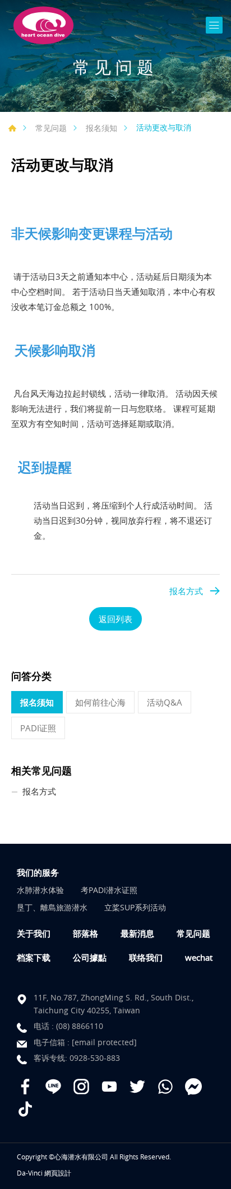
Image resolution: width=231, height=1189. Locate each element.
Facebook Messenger (193, 1086)
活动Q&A (164, 702)
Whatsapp (165, 1086)
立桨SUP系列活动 (135, 907)
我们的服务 (38, 872)
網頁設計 (57, 1172)
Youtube (109, 1086)
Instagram (81, 1086)
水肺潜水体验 (40, 890)
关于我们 (33, 933)
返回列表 (115, 618)
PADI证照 (38, 728)
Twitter (137, 1086)
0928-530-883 (95, 1057)
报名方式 (186, 591)
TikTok (25, 1109)
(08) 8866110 (79, 1026)
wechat (198, 957)
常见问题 (51, 128)
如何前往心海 (100, 702)
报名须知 (101, 128)
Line (53, 1086)
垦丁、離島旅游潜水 (52, 907)
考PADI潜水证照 (109, 890)
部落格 (85, 933)
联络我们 (146, 957)
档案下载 (33, 957)
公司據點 (90, 957)
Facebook (25, 1086)
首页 (12, 128)
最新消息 (137, 933)
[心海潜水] (43, 25)
